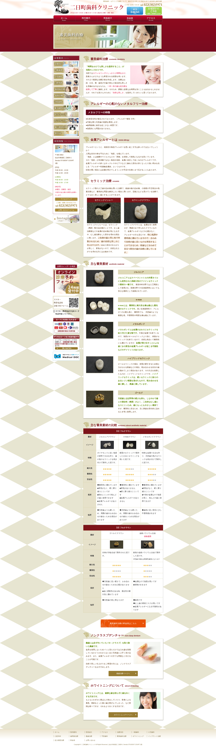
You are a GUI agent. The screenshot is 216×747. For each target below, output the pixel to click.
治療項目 (120, 732)
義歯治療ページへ (123, 673)
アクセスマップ (66, 199)
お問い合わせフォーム (66, 210)
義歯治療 (89, 736)
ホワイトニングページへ (123, 715)
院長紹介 (108, 18)
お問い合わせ (90, 740)
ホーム (64, 18)
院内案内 (86, 18)
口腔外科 (58, 736)
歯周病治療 (74, 736)
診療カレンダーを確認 (66, 266)
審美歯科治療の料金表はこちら (123, 623)
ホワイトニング (138, 736)
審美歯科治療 (121, 736)
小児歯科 (151, 732)
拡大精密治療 (59, 740)
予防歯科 (104, 736)
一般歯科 (136, 732)
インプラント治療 (154, 736)
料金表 (130, 18)
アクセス (152, 18)
